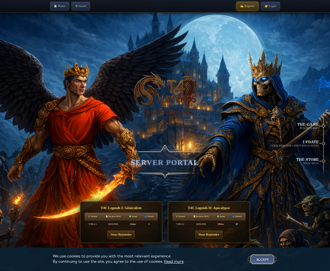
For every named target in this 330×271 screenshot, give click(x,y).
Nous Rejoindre (121, 234)
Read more (174, 262)
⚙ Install (80, 6)
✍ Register (247, 6)
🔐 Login (270, 6)
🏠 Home (59, 6)
